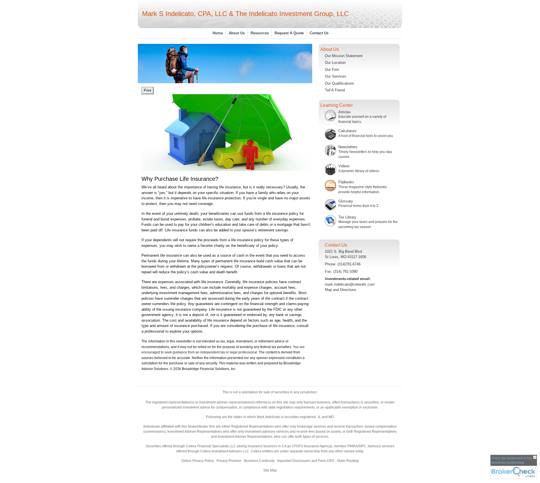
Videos (344, 166)
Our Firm (332, 69)
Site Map (270, 470)
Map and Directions (340, 290)
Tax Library (347, 217)
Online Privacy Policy (197, 461)
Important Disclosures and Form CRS (305, 461)
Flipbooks (346, 182)
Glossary (345, 201)
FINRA (352, 446)
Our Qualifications (339, 83)
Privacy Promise (229, 461)
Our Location (335, 62)
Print (147, 90)
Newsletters (347, 147)
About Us (237, 33)
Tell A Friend (335, 90)
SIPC (362, 446)
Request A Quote (289, 33)
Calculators (347, 131)
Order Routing (348, 461)
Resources (260, 33)
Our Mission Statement (344, 56)
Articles (344, 112)
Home (218, 33)
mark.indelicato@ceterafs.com (350, 284)
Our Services (335, 76)
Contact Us (319, 33)
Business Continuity (259, 461)
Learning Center (336, 105)
